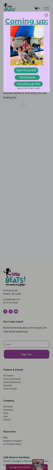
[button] (46, 15)
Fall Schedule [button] (27, 77)
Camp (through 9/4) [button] (28, 84)
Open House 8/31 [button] (26, 70)
